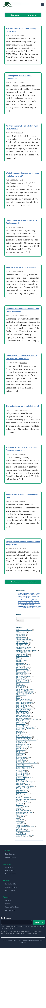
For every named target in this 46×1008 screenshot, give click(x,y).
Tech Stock (19, 818)
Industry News (9, 870)
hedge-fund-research (22, 717)
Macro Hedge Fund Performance (26, 739)
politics (18, 755)
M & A (18, 734)
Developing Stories (22, 672)
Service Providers (10, 883)
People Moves (20, 752)
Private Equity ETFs (22, 772)
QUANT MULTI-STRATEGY (25, 785)
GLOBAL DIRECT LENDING (25, 691)
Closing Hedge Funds (22, 666)
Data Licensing (10, 889)
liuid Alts (19, 730)
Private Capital (20, 761)
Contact (7, 903)
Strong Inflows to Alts (22, 810)
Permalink (20, 35)
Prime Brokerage (21, 759)
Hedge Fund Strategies (23, 711)
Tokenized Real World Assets (25, 826)
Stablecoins (19, 804)
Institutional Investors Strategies (26, 727)
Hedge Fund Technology (23, 714)
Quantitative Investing (23, 787)
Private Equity (20, 769)
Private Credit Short (22, 768)
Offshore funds (20, 747)
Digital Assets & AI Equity (24, 675)
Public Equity (20, 779)
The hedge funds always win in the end (22, 405)
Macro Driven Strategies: (23, 737)
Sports (18, 800)
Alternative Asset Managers (24, 646)
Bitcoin (18, 658)
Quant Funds (20, 782)
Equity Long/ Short (22, 679)
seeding (18, 795)
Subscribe (38, 921)
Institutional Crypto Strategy (25, 726)
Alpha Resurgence (21, 645)
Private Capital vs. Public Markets (26, 762)
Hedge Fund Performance (23, 707)
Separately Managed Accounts (25, 798)
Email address (6, 917)
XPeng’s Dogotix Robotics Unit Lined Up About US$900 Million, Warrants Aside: (29, 593)
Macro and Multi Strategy (24, 736)
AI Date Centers (21, 636)
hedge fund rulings (22, 710)
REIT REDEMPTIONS (23, 792)
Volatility (19, 831)
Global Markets (21, 694)
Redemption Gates (21, 791)
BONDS (18, 661)
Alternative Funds (21, 648)
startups (18, 807)
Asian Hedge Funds (22, 653)
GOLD (18, 695)
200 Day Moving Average (24, 629)
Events (18, 682)
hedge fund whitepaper (23, 716)
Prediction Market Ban (23, 756)
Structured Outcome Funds (24, 811)
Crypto (20, 821)
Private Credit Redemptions (24, 766)
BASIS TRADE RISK (22, 655)
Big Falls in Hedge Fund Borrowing (21, 267)
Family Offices (20, 684)
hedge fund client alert (23, 700)
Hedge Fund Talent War (23, 713)
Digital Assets (20, 674)
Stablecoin (19, 802)
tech (17, 817)
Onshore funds (20, 749)
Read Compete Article (23, 788)
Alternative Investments (23, 651)
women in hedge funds (23, 836)
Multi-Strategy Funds (22, 746)
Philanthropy (20, 753)
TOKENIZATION (21, 824)
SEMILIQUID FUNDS (22, 797)
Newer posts (32, 15)
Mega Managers (21, 742)
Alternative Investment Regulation (26, 649)
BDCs (18, 656)
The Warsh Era (20, 823)
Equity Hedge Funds (22, 678)
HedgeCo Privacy (10, 909)
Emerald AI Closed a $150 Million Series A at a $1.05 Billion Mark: (30, 596)
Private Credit (20, 763)
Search (20, 620)
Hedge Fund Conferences (23, 703)
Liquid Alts (19, 729)
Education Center (10, 873)
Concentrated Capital (22, 669)
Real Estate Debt (21, 789)
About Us (8, 900)
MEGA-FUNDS (21, 745)
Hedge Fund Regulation (23, 708)
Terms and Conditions (12, 906)
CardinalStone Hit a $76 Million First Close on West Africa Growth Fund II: (29, 602)
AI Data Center (20, 635)
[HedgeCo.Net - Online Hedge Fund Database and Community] (8, 4)
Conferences (9, 866)
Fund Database (10, 853)
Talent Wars (19, 815)
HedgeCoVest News (22, 721)
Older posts (14, 15)
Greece (18, 697)
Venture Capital (22, 771)
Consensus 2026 (21, 671)
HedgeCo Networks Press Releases (26, 719)
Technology (20, 820)
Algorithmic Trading (22, 642)
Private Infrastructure (22, 774)
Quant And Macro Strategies (24, 781)
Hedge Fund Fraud (21, 704)
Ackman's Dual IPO (22, 630)
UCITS (18, 827)
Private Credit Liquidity (23, 765)
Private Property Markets (23, 776)
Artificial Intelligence (22, 652)
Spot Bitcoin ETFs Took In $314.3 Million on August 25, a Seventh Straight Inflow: (29, 599)
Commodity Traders (22, 668)
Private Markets (21, 775)
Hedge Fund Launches (23, 706)
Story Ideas (19, 808)
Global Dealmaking (22, 690)
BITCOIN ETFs (21, 659)
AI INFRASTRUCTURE (23, 639)
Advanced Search (10, 856)
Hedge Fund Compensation (24, 701)
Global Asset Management (24, 688)
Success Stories (20, 813)
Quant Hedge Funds (22, 784)
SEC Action (19, 794)
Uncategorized (20, 829)
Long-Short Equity (22, 733)
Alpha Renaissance (22, 643)
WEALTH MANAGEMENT (24, 834)
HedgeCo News (21, 720)
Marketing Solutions (11, 886)
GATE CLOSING (21, 687)
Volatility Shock (21, 833)
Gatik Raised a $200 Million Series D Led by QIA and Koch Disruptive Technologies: (29, 606)
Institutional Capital (22, 724)
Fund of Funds (20, 685)
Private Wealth (20, 778)
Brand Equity (20, 662)
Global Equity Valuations (24, 693)
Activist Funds (20, 632)
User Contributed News (23, 830)
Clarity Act (19, 665)
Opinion (18, 750)
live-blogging (20, 732)
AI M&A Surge (20, 640)
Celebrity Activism (22, 664)
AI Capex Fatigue (21, 633)
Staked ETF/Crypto (22, 805)
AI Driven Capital (21, 638)
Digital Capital (20, 677)
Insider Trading (21, 723)
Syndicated (19, 814)
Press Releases (20, 758)
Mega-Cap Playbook (22, 743)
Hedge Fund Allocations (23, 698)
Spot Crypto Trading (22, 801)
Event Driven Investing (23, 681)
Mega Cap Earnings (22, 740)
